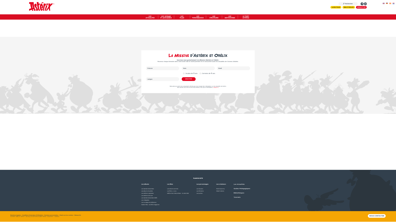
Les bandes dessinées (147, 188)
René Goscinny (220, 188)
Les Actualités (239, 184)
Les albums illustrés (147, 191)
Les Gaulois (199, 188)
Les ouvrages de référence (148, 202)
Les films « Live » (172, 191)
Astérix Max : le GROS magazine (150, 204)
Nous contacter (376, 216)
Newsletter (361, 7)
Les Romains (200, 191)
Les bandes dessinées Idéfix (149, 198)
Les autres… (199, 193)
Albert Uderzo (220, 191)
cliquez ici (216, 87)
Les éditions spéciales (147, 193)
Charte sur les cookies (66, 215)
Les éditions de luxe (147, 195)
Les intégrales (145, 200)
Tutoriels (237, 197)
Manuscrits (77, 215)
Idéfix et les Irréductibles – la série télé (178, 193)
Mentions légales (15, 215)
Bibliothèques (349, 7)
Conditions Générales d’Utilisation (32, 215)
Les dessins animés (172, 188)
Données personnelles (51, 215)
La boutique (336, 7)
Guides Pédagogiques (242, 188)
